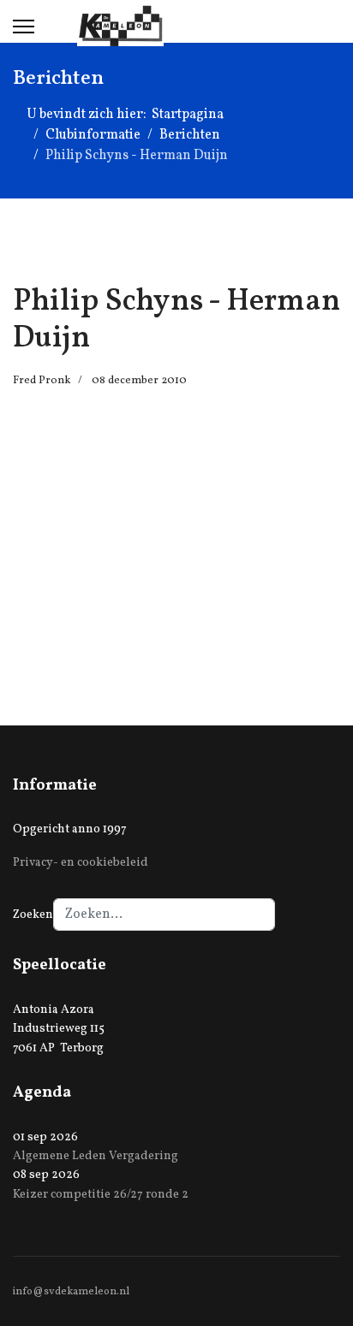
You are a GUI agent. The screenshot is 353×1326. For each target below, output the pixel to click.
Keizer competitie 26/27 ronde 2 (100, 1195)
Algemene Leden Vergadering (95, 1156)
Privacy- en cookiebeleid (80, 863)
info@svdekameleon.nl (71, 1291)
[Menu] (23, 26)
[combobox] (164, 914)
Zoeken (33, 915)
